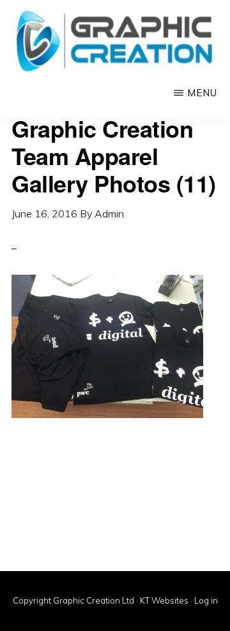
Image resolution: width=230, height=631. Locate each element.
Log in (206, 600)
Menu (202, 93)
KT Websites (164, 600)
